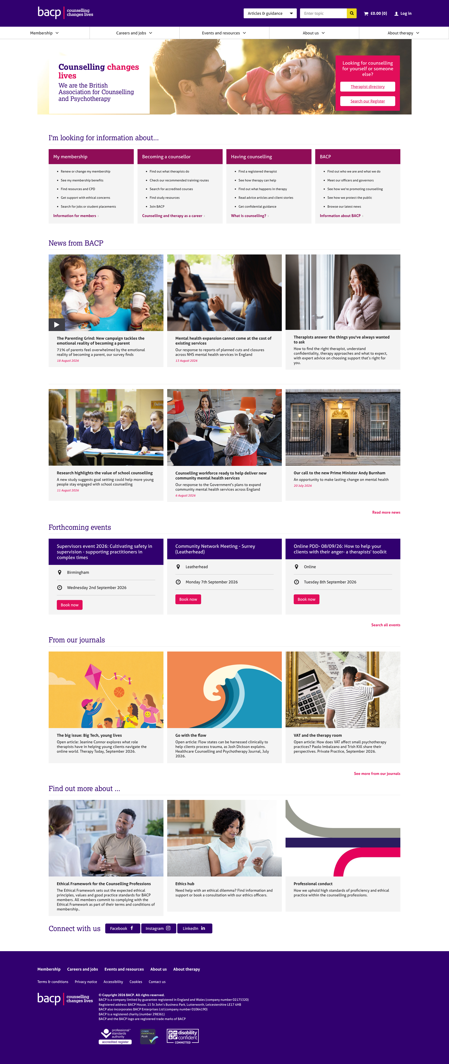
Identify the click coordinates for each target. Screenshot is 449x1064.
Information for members (74, 215)
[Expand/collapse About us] (323, 32)
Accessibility (113, 981)
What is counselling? (248, 215)
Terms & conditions (52, 981)
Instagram (155, 928)
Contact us (157, 981)
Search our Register (368, 101)
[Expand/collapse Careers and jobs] (150, 32)
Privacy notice (86, 981)
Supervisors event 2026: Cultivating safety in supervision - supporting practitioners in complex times (104, 551)
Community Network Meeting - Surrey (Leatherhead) (215, 549)
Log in (406, 13)
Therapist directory (368, 86)
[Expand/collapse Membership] (57, 32)
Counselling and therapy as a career (172, 215)
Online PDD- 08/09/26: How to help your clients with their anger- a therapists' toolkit (340, 549)
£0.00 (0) (378, 13)
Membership (41, 32)
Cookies (136, 981)
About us (311, 32)
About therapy (400, 32)
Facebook (119, 928)
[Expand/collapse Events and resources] (244, 32)
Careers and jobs (131, 32)
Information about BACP (340, 215)
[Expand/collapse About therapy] (417, 32)
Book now (70, 604)
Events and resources (221, 32)
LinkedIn (191, 928)
